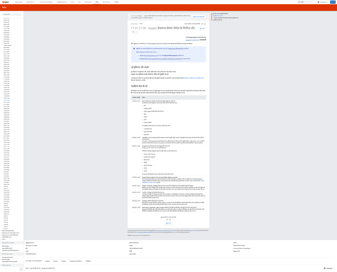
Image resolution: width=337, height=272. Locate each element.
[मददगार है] (202, 24)
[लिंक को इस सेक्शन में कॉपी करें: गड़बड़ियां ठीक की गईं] (149, 86)
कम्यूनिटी (116, 2)
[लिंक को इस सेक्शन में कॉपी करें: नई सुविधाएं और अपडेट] (151, 67)
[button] (12, 231)
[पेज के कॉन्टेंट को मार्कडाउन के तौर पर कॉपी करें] (133, 31)
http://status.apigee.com (150, 55)
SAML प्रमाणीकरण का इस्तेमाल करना (194, 78)
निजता (27, 268)
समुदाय (131, 245)
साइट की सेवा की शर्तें (35, 268)
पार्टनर (27, 251)
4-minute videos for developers (242, 248)
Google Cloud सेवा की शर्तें (48, 268)
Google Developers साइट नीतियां (145, 232)
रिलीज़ (97, 2)
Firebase (63, 261)
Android (47, 261)
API (80, 2)
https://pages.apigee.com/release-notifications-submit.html (164, 59)
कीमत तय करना (106, 2)
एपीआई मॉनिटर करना (62, 2)
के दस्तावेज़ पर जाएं (192, 40)
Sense (72, 2)
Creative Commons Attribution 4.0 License (165, 230)
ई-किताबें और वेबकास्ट (31, 254)
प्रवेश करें (333, 2)
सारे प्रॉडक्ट (88, 261)
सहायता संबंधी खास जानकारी (136, 248)
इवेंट (27, 248)
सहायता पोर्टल (132, 254)
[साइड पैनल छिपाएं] (21, 269)
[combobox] (306, 2)
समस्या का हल (88, 2)
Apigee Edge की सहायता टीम (175, 48)
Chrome (55, 261)
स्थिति (130, 251)
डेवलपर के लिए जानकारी (239, 245)
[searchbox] (12, 14)
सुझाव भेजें (202, 28)
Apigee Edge (18, 2)
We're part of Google (31, 245)
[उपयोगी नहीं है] (204, 24)
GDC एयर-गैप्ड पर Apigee (46, 2)
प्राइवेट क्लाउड (30, 2)
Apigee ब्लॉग (236, 251)
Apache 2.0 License (193, 230)
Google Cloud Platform (76, 261)
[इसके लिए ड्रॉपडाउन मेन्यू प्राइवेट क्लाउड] (35, 2)
